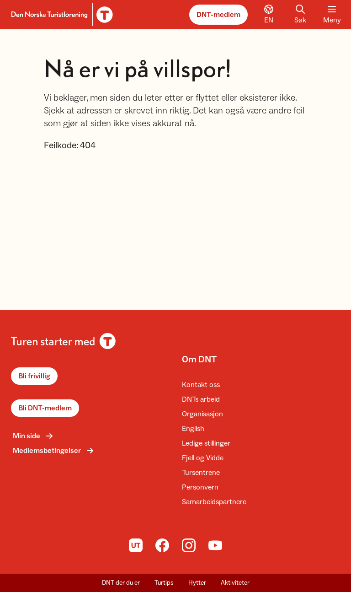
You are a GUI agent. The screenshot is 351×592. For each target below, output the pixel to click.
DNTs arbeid (201, 399)
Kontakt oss (201, 384)
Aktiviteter (235, 583)
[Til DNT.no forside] (60, 14)
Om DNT (199, 360)
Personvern (200, 487)
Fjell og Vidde (202, 458)
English (193, 428)
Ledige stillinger (206, 443)
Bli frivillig (34, 376)
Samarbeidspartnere (214, 501)
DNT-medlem (218, 14)
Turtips (164, 583)
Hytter (197, 583)
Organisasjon (202, 414)
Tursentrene (201, 472)
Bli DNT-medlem (45, 408)
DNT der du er (121, 583)
